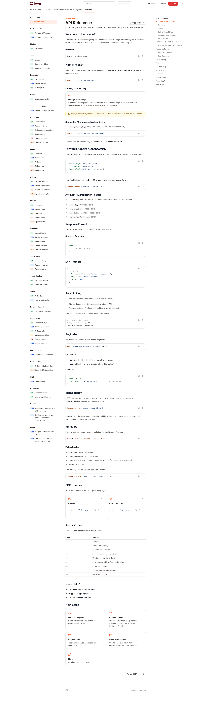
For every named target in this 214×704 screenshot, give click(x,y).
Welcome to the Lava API (165, 21)
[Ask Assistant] (142, 56)
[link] (105, 100)
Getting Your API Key (165, 32)
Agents (79, 10)
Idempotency (161, 67)
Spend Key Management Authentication (167, 37)
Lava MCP (47, 10)
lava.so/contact (84, 597)
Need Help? (160, 81)
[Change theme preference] (182, 3)
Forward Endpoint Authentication (169, 42)
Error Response (163, 56)
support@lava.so (84, 593)
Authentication (162, 28)
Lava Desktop (35, 10)
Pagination (160, 63)
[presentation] (85, 510)
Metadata (160, 70)
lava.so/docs (89, 589)
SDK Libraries (161, 74)
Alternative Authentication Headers (170, 45)
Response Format (163, 49)
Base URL (161, 25)
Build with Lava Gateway (64, 10)
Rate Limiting (161, 60)
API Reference (89, 10)
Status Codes (161, 77)
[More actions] (144, 23)
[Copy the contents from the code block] (138, 56)
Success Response (165, 52)
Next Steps (160, 84)
